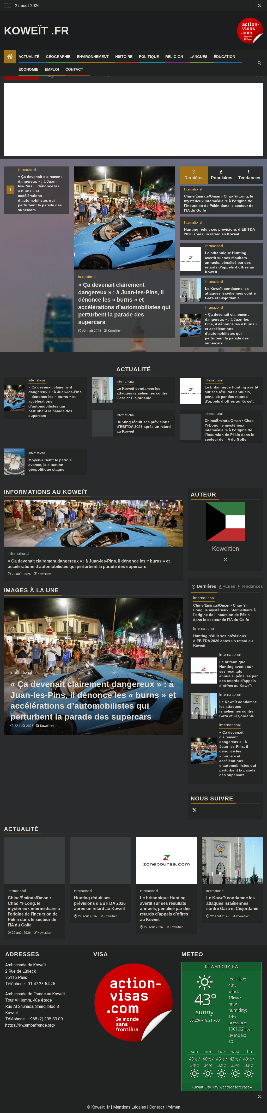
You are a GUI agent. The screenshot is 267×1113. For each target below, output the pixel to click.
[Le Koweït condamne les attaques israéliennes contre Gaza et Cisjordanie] (190, 290)
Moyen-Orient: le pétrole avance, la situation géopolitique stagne (50, 464)
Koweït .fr (36, 31)
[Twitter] (225, 559)
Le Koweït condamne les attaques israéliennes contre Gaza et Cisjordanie (230, 293)
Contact (74, 69)
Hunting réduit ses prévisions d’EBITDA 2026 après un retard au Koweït (144, 426)
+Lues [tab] (229, 586)
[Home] (10, 57)
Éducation (224, 57)
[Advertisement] (133, 119)
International (27, 170)
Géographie (58, 57)
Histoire (123, 57)
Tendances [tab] (249, 178)
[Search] (259, 63)
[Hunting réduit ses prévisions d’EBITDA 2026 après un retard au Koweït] (102, 423)
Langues (198, 57)
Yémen (174, 1107)
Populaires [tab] (221, 178)
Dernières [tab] (194, 178)
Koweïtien (115, 331)
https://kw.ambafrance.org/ (30, 1025)
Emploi (52, 69)
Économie (28, 69)
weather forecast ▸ (221, 1087)
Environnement (93, 57)
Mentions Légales (129, 1107)
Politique (149, 57)
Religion (174, 57)
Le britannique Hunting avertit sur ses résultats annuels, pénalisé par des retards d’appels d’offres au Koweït (229, 262)
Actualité (29, 57)
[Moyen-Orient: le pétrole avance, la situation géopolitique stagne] (14, 461)
